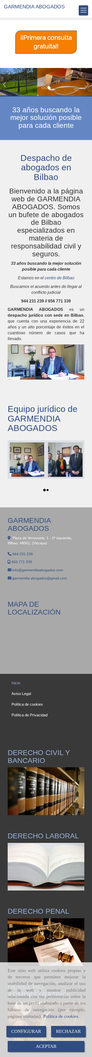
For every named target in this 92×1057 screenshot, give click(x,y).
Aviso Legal (21, 693)
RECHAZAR (68, 1031)
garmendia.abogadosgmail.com (39, 578)
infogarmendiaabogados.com (37, 570)
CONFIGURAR (26, 1031)
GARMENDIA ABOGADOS (34, 6)
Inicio (16, 683)
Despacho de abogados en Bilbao (46, 167)
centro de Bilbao (59, 278)
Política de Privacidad (30, 715)
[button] (7, 82)
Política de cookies (60, 1016)
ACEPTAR (46, 1046)
